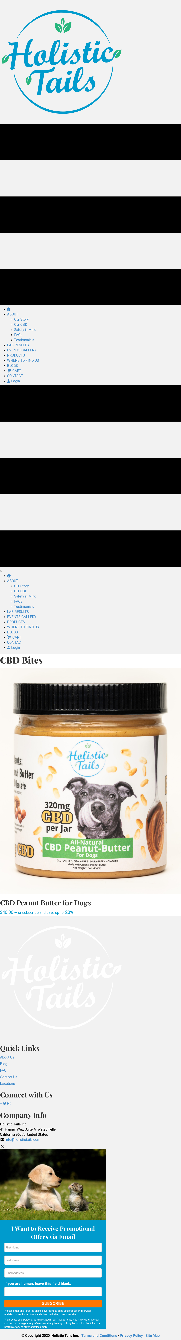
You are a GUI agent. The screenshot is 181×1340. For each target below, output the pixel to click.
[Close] (2, 1146)
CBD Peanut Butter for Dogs (45, 902)
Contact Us (8, 1077)
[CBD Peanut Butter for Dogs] (90, 781)
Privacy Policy (64, 1319)
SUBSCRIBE (53, 1303)
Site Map (152, 1335)
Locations (8, 1083)
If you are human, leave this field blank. (37, 1283)
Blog (3, 1064)
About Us (7, 1057)
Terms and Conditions (99, 1335)
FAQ (3, 1070)
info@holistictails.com (22, 1139)
